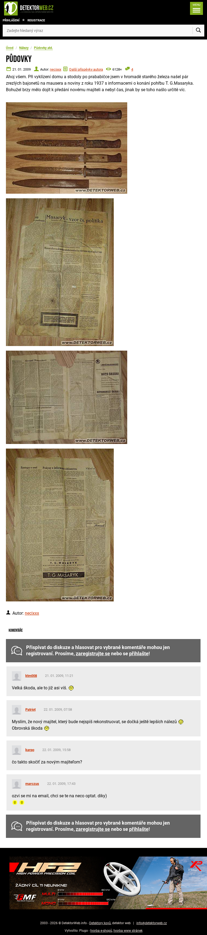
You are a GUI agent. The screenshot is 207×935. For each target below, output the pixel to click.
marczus (32, 784)
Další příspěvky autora (86, 69)
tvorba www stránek (128, 931)
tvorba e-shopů (101, 931)
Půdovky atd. (43, 48)
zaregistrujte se (93, 653)
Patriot (30, 709)
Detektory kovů (100, 923)
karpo (29, 750)
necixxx (55, 69)
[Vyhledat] (198, 31)
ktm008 (31, 676)
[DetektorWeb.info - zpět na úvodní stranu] (46, 8)
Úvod (9, 48)
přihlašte (139, 653)
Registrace (36, 20)
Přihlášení (11, 20)
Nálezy (24, 48)
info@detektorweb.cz (151, 923)
